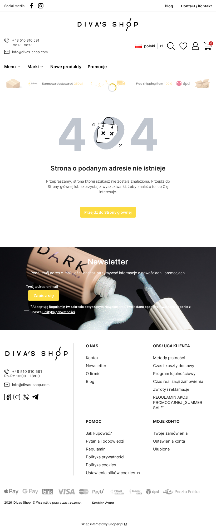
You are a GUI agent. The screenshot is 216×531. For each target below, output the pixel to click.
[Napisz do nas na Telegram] (35, 397)
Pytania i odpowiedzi (105, 441)
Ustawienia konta (169, 441)
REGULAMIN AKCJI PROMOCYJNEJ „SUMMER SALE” (177, 402)
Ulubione (161, 449)
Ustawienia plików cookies (111, 472)
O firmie (93, 373)
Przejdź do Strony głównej (108, 212)
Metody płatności (169, 357)
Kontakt (93, 357)
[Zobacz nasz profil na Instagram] (40, 5)
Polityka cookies (101, 464)
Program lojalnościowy (174, 373)
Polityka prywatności (105, 456)
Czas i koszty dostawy (173, 365)
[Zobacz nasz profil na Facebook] (31, 5)
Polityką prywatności (58, 312)
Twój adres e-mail (42, 286)
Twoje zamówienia (170, 433)
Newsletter (96, 365)
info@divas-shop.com (30, 52)
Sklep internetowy (102, 524)
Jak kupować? (99, 433)
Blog (90, 381)
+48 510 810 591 (25, 40)
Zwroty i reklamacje (171, 389)
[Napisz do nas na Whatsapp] (26, 397)
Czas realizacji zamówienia (178, 381)
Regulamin (57, 307)
